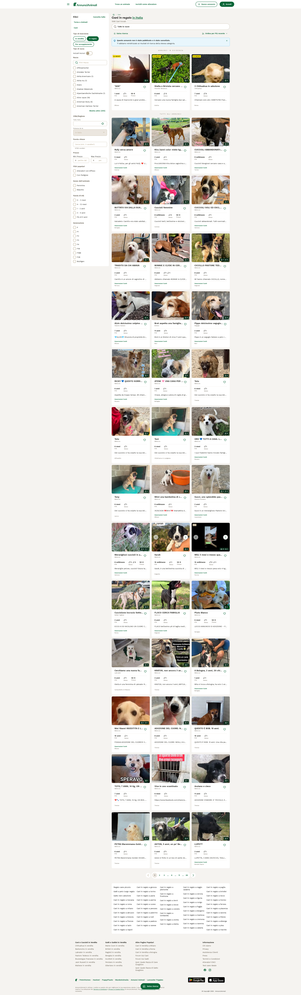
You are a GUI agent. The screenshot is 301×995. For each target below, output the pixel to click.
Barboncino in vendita (84, 949)
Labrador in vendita (83, 952)
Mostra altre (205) (97, 111)
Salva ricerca (122, 33)
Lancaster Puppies (155, 980)
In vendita (79, 39)
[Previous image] (156, 537)
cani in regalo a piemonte (166, 888)
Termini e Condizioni (211, 959)
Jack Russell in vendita (85, 962)
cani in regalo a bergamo (193, 911)
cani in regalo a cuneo (146, 904)
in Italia (137, 17)
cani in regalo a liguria (192, 898)
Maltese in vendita (83, 965)
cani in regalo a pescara (147, 908)
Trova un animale (122, 4)
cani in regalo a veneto (170, 909)
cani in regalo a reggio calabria (192, 888)
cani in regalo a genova (146, 887)
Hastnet (96, 980)
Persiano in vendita (113, 962)
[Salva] (144, 87)
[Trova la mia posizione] (102, 123)
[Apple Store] (216, 980)
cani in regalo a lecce (169, 905)
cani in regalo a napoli (123, 930)
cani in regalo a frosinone (166, 895)
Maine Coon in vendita (114, 946)
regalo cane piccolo (122, 887)
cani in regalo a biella (169, 924)
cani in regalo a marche (216, 930)
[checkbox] (74, 68)
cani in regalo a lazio (122, 925)
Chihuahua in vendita (84, 946)
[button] (171, 537)
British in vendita (112, 949)
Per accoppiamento (83, 44)
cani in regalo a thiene (216, 917)
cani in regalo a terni (169, 900)
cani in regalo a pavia (146, 896)
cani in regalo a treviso (216, 900)
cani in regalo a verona (193, 894)
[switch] (89, 53)
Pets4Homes (85, 980)
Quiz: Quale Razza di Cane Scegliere (146, 963)
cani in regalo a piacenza (217, 908)
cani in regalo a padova (146, 921)
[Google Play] (196, 980)
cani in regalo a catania (193, 928)
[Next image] (185, 537)
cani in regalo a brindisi (216, 891)
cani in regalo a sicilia (169, 920)
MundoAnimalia (122, 980)
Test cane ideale (209, 965)
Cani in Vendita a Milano (145, 946)
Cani (76, 28)
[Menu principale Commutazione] (68, 4)
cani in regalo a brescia (123, 917)
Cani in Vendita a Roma (145, 949)
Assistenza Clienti (210, 952)
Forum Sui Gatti (142, 959)
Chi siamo (207, 946)
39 (187, 875)
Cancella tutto (99, 17)
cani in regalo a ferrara (216, 904)
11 (179, 875)
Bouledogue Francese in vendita (89, 959)
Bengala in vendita (113, 956)
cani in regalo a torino (146, 891)
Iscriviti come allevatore (146, 4)
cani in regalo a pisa (215, 925)
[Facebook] (205, 970)
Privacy (206, 949)
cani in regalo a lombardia (166, 914)
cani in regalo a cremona (193, 919)
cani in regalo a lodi (145, 917)
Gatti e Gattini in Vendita (116, 942)
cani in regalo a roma (123, 904)
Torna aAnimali (80, 22)
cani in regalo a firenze (123, 921)
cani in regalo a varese (146, 925)
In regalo (93, 39)
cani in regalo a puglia (215, 887)
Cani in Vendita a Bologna (146, 952)
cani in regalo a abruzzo (124, 913)
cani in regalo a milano (123, 908)
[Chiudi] (227, 41)
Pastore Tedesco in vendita (86, 956)
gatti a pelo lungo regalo (124, 891)
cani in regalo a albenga (216, 921)
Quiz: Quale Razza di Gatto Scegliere (146, 969)
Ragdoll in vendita (113, 952)
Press (205, 956)
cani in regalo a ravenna (193, 924)
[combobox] (86, 123)
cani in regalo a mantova (193, 915)
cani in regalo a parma (146, 900)
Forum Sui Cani (141, 956)
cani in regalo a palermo (147, 913)
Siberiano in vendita (113, 965)
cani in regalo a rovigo (192, 902)
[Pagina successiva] (193, 875)
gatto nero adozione (122, 896)
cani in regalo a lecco (215, 896)
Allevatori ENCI (209, 962)
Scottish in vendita (113, 959)
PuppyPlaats (107, 980)
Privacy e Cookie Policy (116, 989)
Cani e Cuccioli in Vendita (86, 942)
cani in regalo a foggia (192, 907)
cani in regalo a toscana (124, 900)
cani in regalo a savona (216, 913)
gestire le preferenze (148, 989)
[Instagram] (210, 970)
